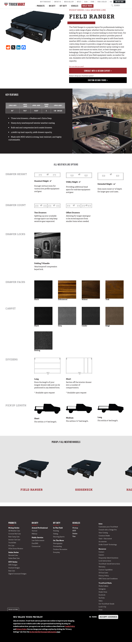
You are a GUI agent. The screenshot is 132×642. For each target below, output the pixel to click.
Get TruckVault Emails (106, 604)
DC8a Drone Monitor (15, 549)
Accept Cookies (108, 617)
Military (34, 534)
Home (15, 4)
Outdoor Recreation (60, 549)
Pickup (75, 528)
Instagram (102, 589)
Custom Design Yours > (98, 80)
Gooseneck (84, 490)
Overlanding (57, 546)
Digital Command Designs (17, 574)
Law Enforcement (38, 540)
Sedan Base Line (14, 558)
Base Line (11, 571)
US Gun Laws (103, 573)
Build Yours (87, 6)
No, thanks (93, 617)
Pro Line (11, 546)
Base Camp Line (13, 537)
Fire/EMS (35, 543)
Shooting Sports (58, 537)
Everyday (56, 552)
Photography (57, 543)
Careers (101, 555)
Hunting (56, 531)
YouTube (102, 598)
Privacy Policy (21, 629)
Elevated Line (13, 555)
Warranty (102, 567)
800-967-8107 (119, 2)
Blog (86, 2)
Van (74, 536)
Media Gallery (69, 2)
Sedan (74, 533)
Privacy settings (13, 609)
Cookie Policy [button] (70, 626)
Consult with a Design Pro (108, 530)
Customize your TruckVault (108, 527)
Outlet (79, 2)
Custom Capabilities (106, 570)
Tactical (34, 531)
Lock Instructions (105, 561)
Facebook (102, 595)
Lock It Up (102, 607)
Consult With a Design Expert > (98, 71)
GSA (111, 2)
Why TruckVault (45, 2)
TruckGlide (12, 543)
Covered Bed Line (14, 534)
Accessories (103, 542)
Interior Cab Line (14, 540)
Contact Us (57, 2)
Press (100, 610)
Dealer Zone (103, 592)
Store (92, 2)
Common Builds (104, 536)
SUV (74, 531)
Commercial (36, 546)
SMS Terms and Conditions (108, 579)
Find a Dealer (102, 2)
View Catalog (103, 533)
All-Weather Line (14, 531)
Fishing (55, 534)
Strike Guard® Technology (108, 545)
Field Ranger (31, 490)
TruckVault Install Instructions (109, 564)
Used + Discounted (105, 539)
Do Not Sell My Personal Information (43, 632)
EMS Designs (12, 565)
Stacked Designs (14, 568)
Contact (101, 552)
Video (101, 601)
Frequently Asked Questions (108, 558)
